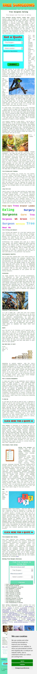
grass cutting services (9, 617)
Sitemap (3, 659)
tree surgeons (10, 552)
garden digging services (21, 621)
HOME (17, 9)
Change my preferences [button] (22, 668)
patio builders (13, 613)
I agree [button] (22, 661)
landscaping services (8, 612)
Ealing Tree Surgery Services (12, 559)
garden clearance (22, 610)
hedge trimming (12, 619)
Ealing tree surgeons (25, 447)
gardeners (20, 620)
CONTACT (27, 9)
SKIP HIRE (24, 616)
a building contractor (28, 612)
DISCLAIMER (33, 9)
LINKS (20, 9)
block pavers (29, 606)
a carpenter (23, 607)
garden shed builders (14, 614)
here (17, 556)
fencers (10, 607)
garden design (23, 609)
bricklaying (5, 610)
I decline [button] (22, 664)
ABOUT (24, 9)
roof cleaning (6, 609)
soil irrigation (28, 617)
